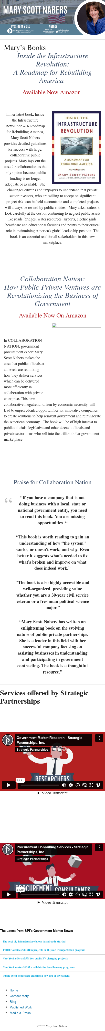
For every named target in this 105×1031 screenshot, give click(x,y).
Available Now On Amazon (52, 315)
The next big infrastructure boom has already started (34, 941)
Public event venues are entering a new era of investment (36, 976)
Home (14, 990)
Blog (13, 1001)
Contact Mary (19, 995)
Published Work (21, 1007)
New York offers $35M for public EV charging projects (35, 958)
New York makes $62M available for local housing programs (38, 967)
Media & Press (20, 1012)
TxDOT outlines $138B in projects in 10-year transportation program (44, 950)
